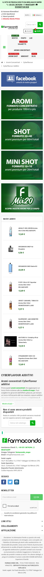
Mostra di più (8, 404)
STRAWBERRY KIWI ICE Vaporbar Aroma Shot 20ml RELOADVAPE (27, 358)
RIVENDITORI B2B (22, 7)
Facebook (3, 482)
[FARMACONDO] (9, 27)
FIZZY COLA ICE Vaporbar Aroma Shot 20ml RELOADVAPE (27, 285)
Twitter (10, 482)
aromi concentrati (18, 388)
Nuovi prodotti (8, 16)
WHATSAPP (30, 5)
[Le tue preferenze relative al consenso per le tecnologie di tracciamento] (2, 432)
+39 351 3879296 (15, 5)
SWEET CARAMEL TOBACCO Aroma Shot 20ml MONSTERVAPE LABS (28, 303)
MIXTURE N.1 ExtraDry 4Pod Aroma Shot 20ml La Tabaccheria (28, 340)
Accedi (28, 31)
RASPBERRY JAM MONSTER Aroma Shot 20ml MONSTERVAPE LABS (28, 321)
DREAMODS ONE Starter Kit (27, 266)
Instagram (16, 482)
